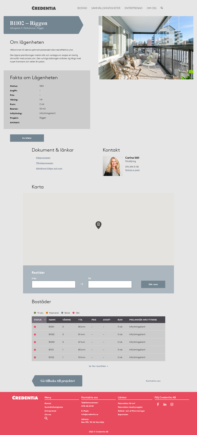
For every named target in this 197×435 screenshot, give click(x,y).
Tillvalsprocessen (44, 163)
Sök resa (153, 284)
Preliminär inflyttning (143, 319)
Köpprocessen (43, 157)
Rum (120, 319)
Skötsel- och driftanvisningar (131, 411)
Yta (80, 319)
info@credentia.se (89, 414)
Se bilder (27, 138)
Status (38, 319)
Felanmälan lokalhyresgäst (130, 407)
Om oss (151, 8)
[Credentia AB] (44, 8)
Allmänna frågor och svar (49, 168)
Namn (52, 319)
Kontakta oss (153, 380)
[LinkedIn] (165, 404)
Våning (66, 319)
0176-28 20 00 (87, 406)
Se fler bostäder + (98, 366)
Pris (94, 319)
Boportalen (123, 414)
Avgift (106, 319)
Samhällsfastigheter (105, 8)
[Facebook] (158, 404)
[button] (98, 225)
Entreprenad (133, 8)
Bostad (82, 8)
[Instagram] (172, 404)
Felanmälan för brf (126, 403)
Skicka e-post (132, 170)
